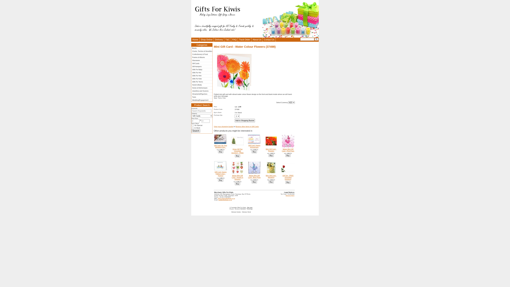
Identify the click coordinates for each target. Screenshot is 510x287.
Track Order (244, 40)
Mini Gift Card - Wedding (271, 176)
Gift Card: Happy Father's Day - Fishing (221, 174)
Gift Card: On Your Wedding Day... (220, 146)
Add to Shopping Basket (244, 121)
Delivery (219, 40)
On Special (198, 125)
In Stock (197, 128)
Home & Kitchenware (199, 88)
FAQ (234, 40)
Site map (249, 207)
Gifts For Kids (197, 79)
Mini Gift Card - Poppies (271, 150)
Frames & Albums (198, 57)
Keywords (194, 108)
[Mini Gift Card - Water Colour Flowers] (234, 93)
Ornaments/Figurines (199, 94)
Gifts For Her (196, 73)
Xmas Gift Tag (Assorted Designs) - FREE (237, 151)
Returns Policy (290, 195)
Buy (220, 152)
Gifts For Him (196, 76)
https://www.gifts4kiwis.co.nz (226, 198)
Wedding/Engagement (200, 100)
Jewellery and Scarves (200, 91)
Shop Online (206, 40)
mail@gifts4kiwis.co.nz (225, 200)
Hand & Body (197, 85)
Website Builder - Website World (241, 212)
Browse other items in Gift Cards (247, 127)
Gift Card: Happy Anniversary (254, 146)
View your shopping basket (223, 127)
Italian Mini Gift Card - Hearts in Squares (237, 177)
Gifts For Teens (197, 82)
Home (195, 40)
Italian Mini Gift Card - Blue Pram (254, 176)
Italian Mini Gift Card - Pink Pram (288, 150)
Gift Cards (195, 63)
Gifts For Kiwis (241, 207)
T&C (227, 40)
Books (194, 48)
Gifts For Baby (197, 70)
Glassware (196, 60)
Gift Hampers (197, 66)
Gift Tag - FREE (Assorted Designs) (288, 177)
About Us (257, 40)
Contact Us (269, 40)
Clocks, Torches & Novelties (202, 51)
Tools (194, 97)
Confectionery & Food (200, 54)
